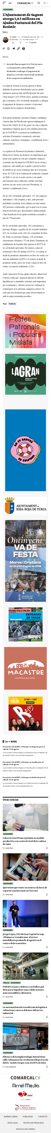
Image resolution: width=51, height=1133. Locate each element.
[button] (5, 3)
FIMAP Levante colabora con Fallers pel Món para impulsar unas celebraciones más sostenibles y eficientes (23, 989)
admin (14, 37)
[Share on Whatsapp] (8, 48)
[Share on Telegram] (13, 48)
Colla (6, 983)
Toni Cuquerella (10, 1067)
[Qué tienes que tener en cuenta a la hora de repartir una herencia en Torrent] (25, 867)
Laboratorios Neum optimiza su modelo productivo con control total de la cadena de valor (24, 841)
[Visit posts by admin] (5, 40)
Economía (8, 9)
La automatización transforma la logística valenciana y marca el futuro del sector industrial (25, 1010)
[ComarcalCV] (25, 3)
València (12, 303)
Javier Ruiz (9, 848)
